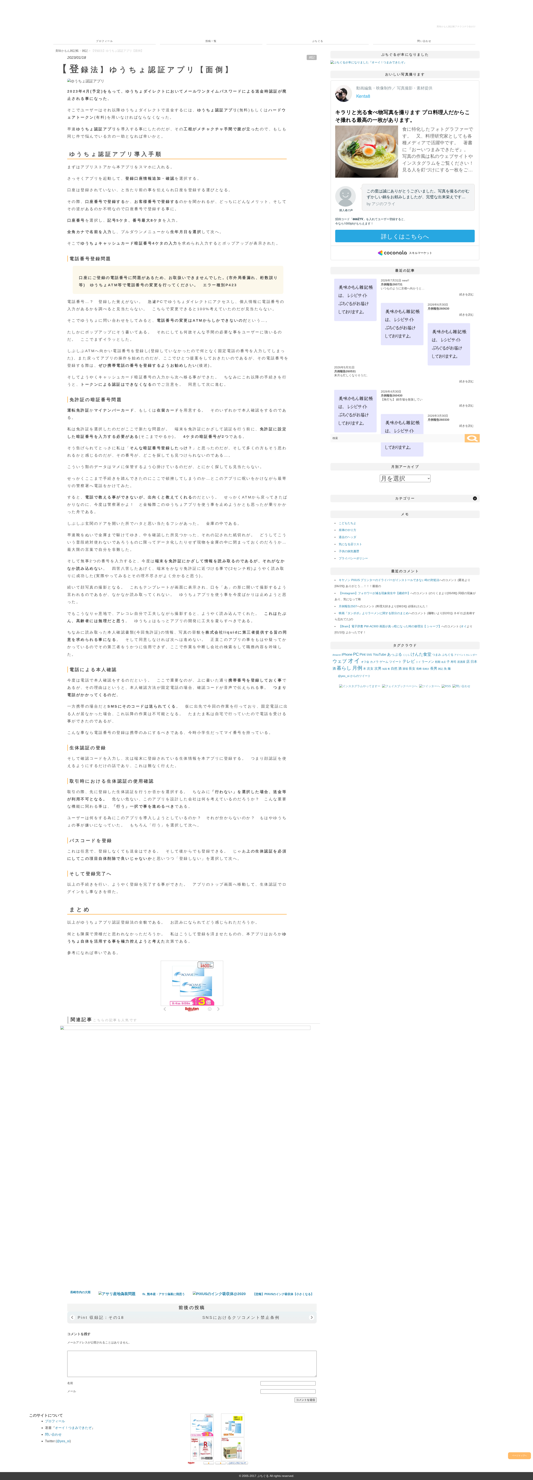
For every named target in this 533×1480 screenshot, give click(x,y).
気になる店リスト (350, 544)
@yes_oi (63, 1441)
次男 (377, 668)
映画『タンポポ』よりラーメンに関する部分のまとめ (374, 613)
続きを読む (466, 294)
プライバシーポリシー (353, 558)
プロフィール (104, 41)
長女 (412, 668)
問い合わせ (424, 41)
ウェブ (340, 661)
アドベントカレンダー (465, 655)
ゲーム (384, 661)
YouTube (379, 654)
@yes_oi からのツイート (354, 676)
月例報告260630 (438, 308)
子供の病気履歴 (349, 551)
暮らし (344, 668)
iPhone (347, 654)
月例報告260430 (391, 395)
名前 (70, 1383)
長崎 (419, 668)
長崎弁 (425, 669)
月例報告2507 (348, 606)
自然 (394, 668)
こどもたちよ (347, 523)
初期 (437, 661)
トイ (418, 661)
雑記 (312, 57)
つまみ (436, 654)
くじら (406, 655)
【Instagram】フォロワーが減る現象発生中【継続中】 (374, 593)
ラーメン (428, 661)
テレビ (408, 661)
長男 (433, 668)
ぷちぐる (317, 41)
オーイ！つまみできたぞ (73, 1428)
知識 (384, 669)
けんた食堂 (421, 654)
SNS (369, 654)
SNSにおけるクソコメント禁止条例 (241, 1317)
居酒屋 (461, 661)
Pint (363, 654)
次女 (370, 668)
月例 (357, 668)
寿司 (453, 661)
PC (356, 654)
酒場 (405, 668)
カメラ (374, 661)
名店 (443, 662)
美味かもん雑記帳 (456, 26)
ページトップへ (519, 1455)
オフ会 (365, 661)
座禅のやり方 (347, 530)
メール (71, 1391)
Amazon (337, 655)
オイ (464, 626)
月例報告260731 (391, 284)
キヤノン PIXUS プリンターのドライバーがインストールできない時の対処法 (389, 580)
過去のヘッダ (347, 537)
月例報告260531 (345, 371)
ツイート (395, 661)
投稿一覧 (211, 41)
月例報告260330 (438, 419)
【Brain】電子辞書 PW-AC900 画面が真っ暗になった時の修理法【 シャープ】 (390, 626)
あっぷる (394, 654)
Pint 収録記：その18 (101, 1317)
